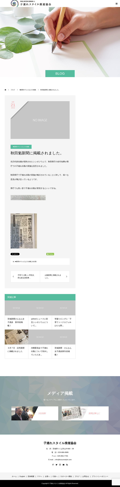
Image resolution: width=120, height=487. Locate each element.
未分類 (34, 261)
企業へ (47, 476)
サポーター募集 (66, 476)
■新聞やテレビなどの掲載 (21, 147)
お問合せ (85, 476)
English (22, 476)
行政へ (55, 476)
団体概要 (31, 476)
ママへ (39, 476)
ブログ (77, 476)
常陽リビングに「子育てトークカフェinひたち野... (63, 322)
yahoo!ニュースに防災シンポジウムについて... (39, 322)
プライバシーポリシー (100, 476)
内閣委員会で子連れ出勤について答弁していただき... (39, 351)
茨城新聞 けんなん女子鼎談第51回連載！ (63, 351)
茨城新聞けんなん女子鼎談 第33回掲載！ (16, 322)
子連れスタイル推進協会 (60, 443)
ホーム (14, 476)
